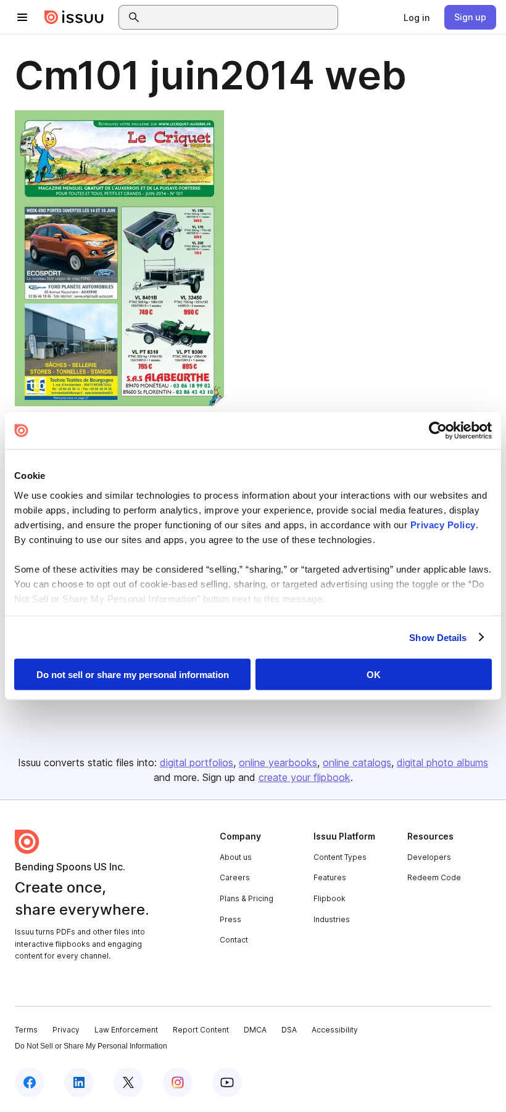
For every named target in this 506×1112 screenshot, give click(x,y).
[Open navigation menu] (22, 17)
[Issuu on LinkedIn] (79, 1082)
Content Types (340, 857)
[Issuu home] (74, 17)
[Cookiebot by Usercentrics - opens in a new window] (438, 431)
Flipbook (329, 898)
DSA (289, 1029)
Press (230, 919)
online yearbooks (278, 762)
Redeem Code (434, 877)
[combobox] (239, 17)
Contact (234, 939)
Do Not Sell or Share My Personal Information (91, 1046)
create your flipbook (304, 777)
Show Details (438, 637)
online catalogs (357, 762)
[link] (416, 17)
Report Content (201, 1029)
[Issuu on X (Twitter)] (128, 1082)
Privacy (66, 1029)
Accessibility (335, 1029)
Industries (331, 919)
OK (374, 674)
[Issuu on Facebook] (29, 1082)
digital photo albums (442, 762)
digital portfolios (196, 762)
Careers (235, 877)
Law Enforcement (126, 1029)
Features (329, 877)
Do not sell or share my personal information (132, 674)
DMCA (255, 1029)
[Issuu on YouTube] (227, 1082)
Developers (429, 857)
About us (236, 857)
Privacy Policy (443, 524)
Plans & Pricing (246, 898)
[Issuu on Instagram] (178, 1082)
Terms (26, 1029)
